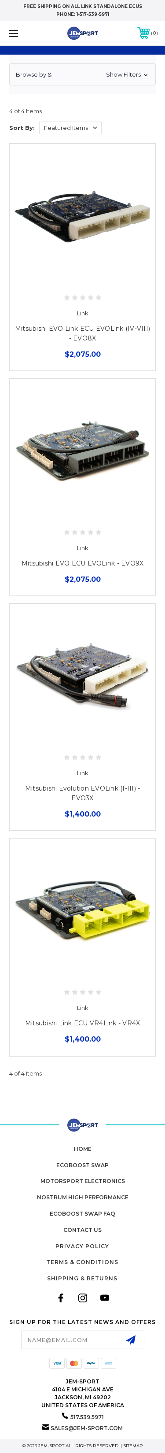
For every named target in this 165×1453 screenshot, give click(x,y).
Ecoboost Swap (82, 1165)
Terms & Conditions (82, 1262)
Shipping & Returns (82, 1278)
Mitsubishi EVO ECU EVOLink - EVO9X (83, 563)
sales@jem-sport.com (87, 1428)
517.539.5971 (87, 1417)
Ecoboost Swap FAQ (82, 1213)
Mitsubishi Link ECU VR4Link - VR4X (82, 1023)
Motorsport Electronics (82, 1181)
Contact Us (82, 1230)
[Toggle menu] (24, 33)
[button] (82, 74)
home (83, 1149)
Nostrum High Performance (82, 1197)
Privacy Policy (82, 1246)
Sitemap (133, 1446)
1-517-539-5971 (93, 14)
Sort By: (22, 127)
